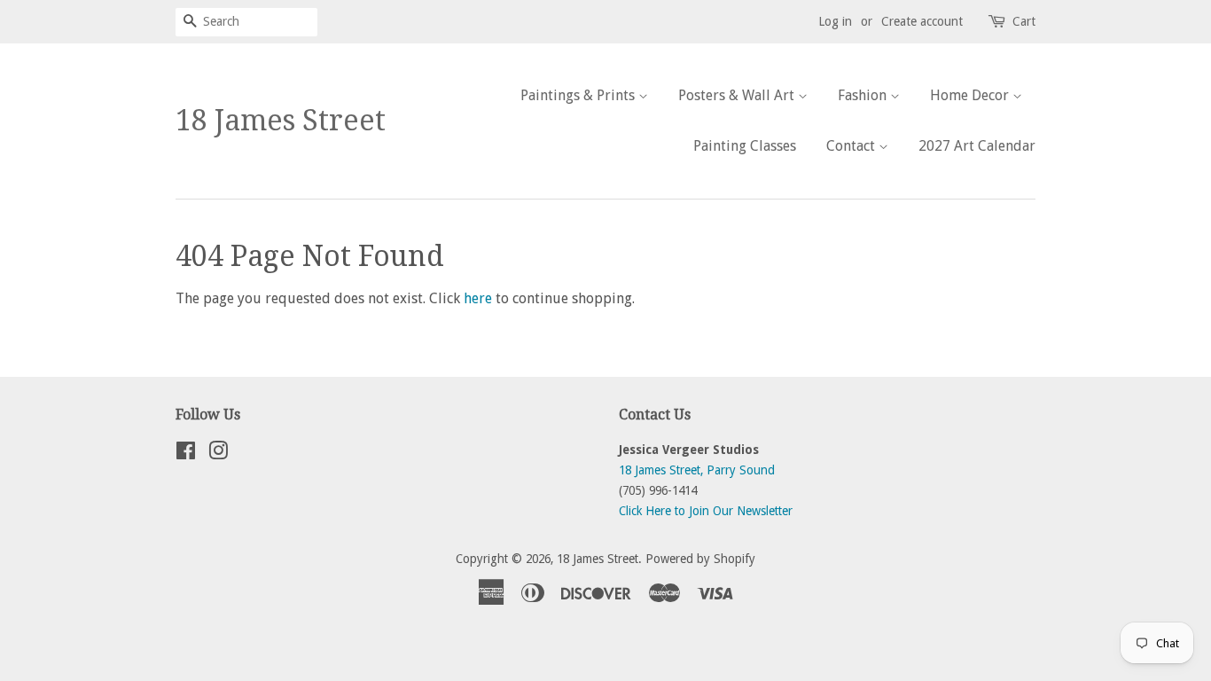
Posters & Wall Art (738, 95)
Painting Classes (744, 145)
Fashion (864, 95)
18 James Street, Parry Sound (697, 470)
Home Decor (971, 95)
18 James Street (281, 120)
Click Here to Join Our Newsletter (706, 511)
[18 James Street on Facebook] (186, 454)
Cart (1023, 21)
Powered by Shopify (700, 559)
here (478, 298)
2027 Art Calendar (976, 145)
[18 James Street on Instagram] (218, 454)
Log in (835, 21)
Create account (922, 21)
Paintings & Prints (579, 95)
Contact (852, 145)
